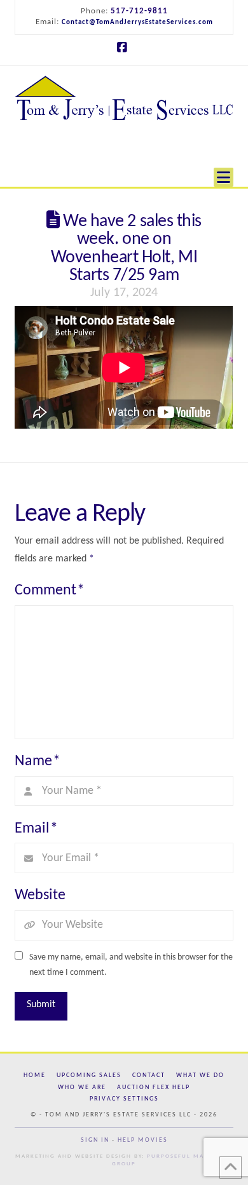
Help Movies (143, 1140)
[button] (223, 171)
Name (37, 761)
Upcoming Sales (89, 1075)
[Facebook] (124, 47)
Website (40, 895)
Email (36, 828)
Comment (50, 590)
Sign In (95, 1140)
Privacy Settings (124, 1098)
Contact (148, 1075)
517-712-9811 (139, 11)
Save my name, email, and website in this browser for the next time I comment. (131, 965)
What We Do (200, 1075)
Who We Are (82, 1087)
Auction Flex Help (153, 1087)
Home (35, 1075)
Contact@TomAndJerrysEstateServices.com (137, 22)
